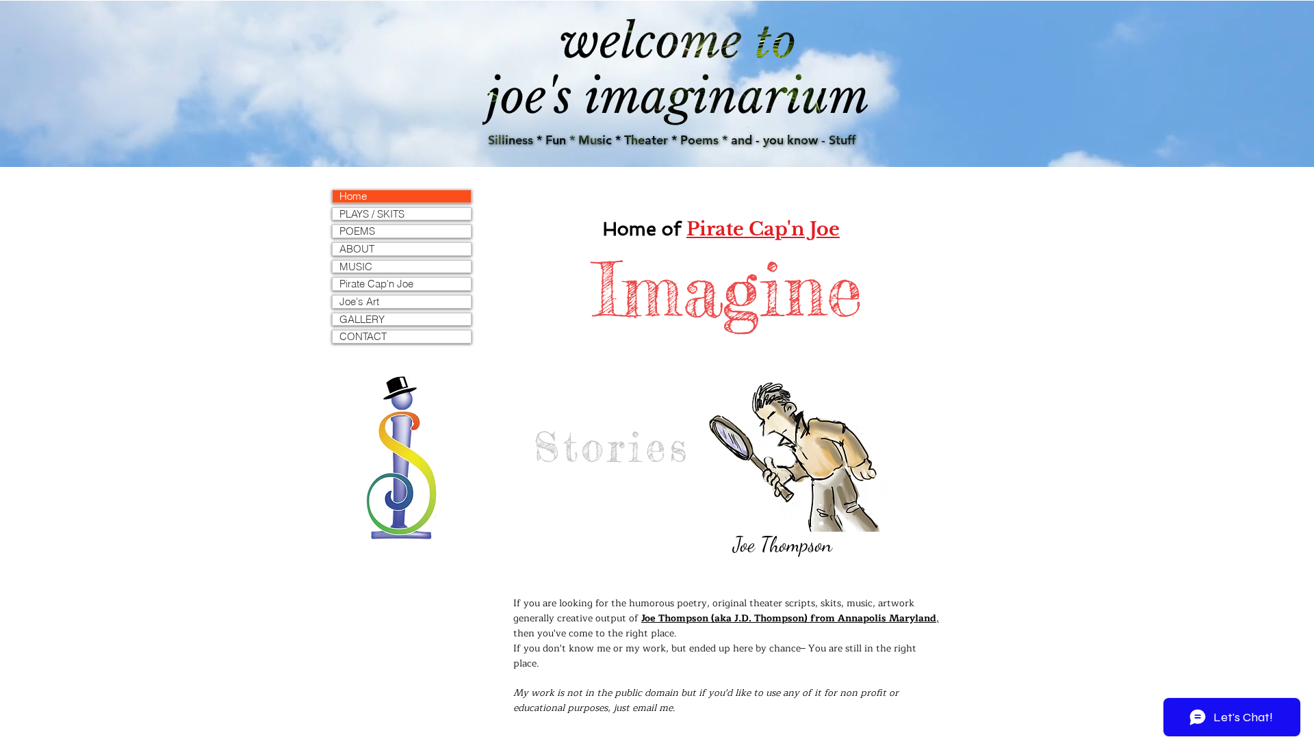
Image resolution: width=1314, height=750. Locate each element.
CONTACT (363, 337)
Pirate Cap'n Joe (376, 284)
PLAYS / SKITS (371, 214)
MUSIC (355, 267)
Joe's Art (359, 302)
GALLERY (362, 319)
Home (353, 196)
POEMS (357, 231)
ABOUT (356, 249)
